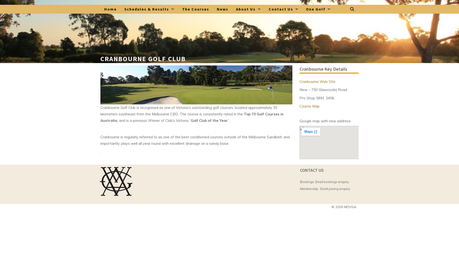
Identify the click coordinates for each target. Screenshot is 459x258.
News (222, 9)
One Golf (315, 9)
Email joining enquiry (335, 189)
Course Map (310, 106)
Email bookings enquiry (332, 182)
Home (110, 9)
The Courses (195, 9)
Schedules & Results (146, 9)
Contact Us (281, 9)
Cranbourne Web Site (317, 81)
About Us (246, 9)
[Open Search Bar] (352, 9)
